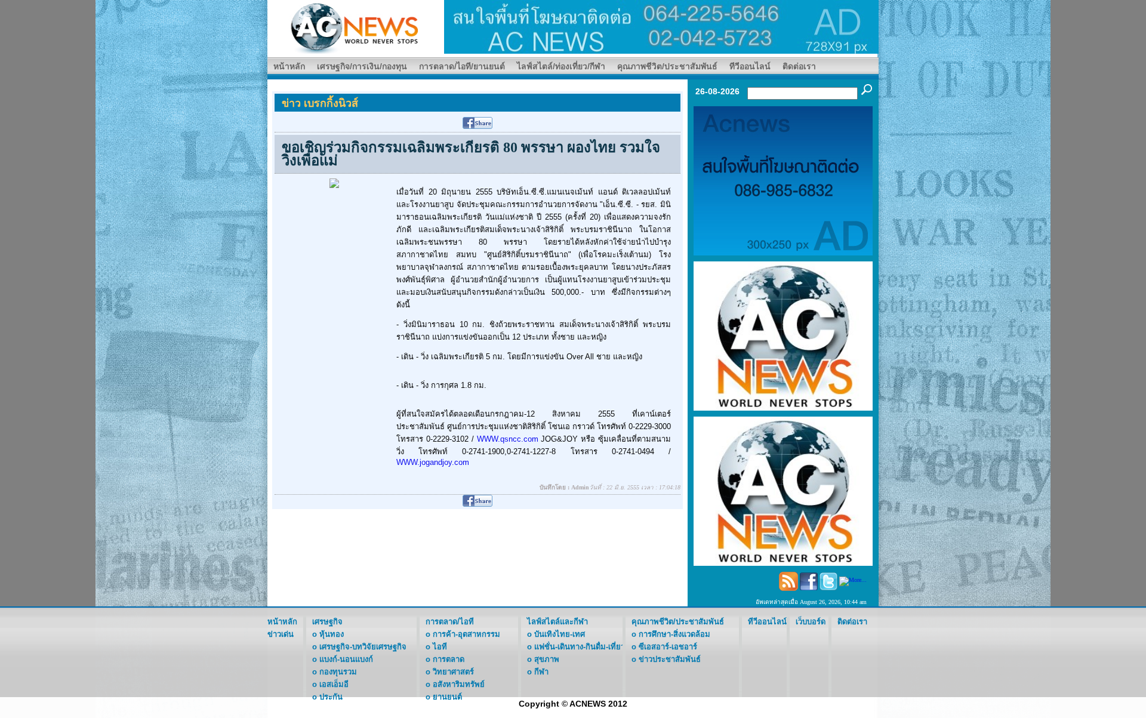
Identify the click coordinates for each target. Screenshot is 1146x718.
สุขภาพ (546, 659)
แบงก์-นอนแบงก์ (346, 659)
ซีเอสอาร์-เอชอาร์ (668, 646)
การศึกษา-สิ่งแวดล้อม (674, 634)
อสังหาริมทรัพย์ (459, 684)
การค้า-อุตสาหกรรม (466, 634)
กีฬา (541, 671)
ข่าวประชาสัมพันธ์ (670, 659)
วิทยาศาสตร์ (453, 671)
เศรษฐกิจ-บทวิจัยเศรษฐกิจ (362, 646)
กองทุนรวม (338, 671)
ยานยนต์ (447, 696)
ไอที (440, 646)
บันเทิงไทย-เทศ (559, 634)
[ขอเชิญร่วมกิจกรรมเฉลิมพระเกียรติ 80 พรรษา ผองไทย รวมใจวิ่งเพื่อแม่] (334, 182)
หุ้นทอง (331, 634)
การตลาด (448, 659)
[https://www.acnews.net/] (661, 26)
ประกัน (331, 696)
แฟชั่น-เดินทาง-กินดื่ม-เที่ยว (579, 646)
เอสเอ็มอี (334, 684)
